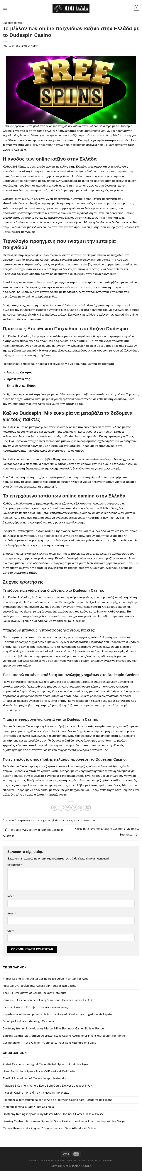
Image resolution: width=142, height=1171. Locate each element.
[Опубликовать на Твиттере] (68, 808)
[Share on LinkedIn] (88, 808)
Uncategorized (12, 23)
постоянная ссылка (86, 820)
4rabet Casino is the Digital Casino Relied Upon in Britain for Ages (45, 978)
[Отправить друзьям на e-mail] (74, 808)
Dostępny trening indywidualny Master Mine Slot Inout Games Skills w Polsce (53, 1028)
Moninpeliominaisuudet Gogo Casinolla (28, 1021)
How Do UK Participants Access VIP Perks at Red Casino (39, 985)
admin (34, 46)
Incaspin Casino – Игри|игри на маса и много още (36, 1007)
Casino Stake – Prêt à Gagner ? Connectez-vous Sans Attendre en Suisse (49, 1042)
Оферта (108, 1160)
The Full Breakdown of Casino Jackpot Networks (34, 992)
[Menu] (5, 8)
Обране (72, 1160)
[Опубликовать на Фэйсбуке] (61, 808)
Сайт (10, 930)
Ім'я (10, 896)
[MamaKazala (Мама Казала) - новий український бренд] (71, 8)
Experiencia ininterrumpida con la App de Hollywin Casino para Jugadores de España (57, 1014)
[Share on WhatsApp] (54, 808)
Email (11, 913)
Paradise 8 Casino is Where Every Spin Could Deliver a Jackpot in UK (47, 1000)
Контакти (94, 1160)
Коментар (14, 864)
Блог (82, 1160)
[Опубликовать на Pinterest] (81, 808)
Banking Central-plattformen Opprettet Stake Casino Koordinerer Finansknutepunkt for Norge (64, 1035)
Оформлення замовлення (47, 1160)
